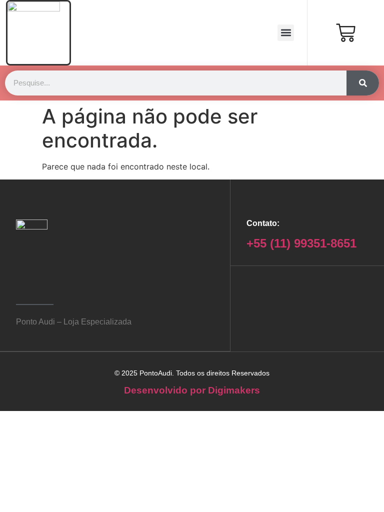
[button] (286, 32)
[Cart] (346, 32)
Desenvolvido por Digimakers (192, 390)
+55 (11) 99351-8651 (301, 243)
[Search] (362, 83)
